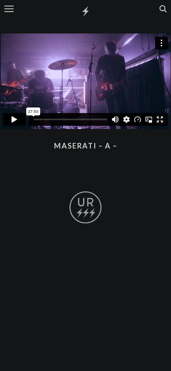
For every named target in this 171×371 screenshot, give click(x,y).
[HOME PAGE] (85, 12)
